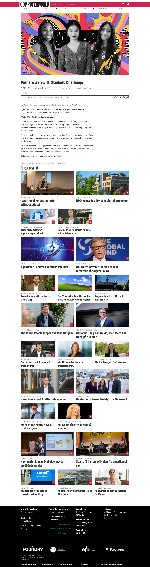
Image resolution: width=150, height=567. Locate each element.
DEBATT (84, 8)
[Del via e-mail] (124, 97)
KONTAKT (121, 8)
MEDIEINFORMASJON (103, 8)
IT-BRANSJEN (47, 8)
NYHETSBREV (57, 4)
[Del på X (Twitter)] (117, 97)
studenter (61, 163)
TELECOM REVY (28, 8)
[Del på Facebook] (114, 97)
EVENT (66, 8)
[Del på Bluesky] (127, 97)
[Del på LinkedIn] (121, 97)
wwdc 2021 (50, 163)
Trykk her (107, 518)
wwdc (24, 163)
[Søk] (128, 4)
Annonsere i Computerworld (59, 528)
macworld (33, 163)
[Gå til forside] (34, 4)
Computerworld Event (57, 533)
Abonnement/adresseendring (59, 524)
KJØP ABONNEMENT (70, 4)
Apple (59, 156)
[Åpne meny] (122, 4)
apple (41, 163)
